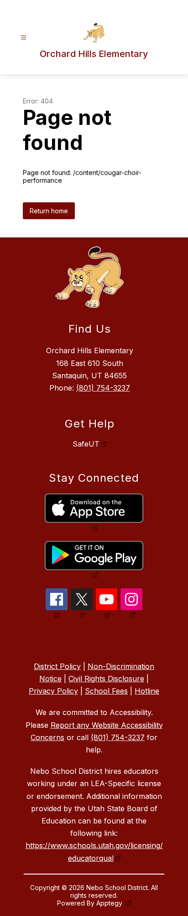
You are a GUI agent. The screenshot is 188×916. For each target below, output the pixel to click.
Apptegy (110, 903)
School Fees (106, 690)
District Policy (57, 666)
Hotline (147, 690)
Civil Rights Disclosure (106, 678)
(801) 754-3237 (103, 387)
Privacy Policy (53, 690)
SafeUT (86, 443)
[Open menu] (23, 37)
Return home (49, 211)
